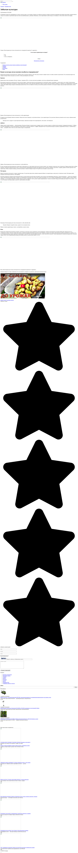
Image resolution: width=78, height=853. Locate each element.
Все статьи (5, 4)
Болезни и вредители (7, 674)
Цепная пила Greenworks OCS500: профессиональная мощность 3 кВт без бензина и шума (19, 718)
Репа (4, 69)
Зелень (4, 677)
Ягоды (4, 681)
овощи (1, 300)
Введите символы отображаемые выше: (15, 659)
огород (4, 300)
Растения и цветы (6, 675)
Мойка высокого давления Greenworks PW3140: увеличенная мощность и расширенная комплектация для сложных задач (25, 697)
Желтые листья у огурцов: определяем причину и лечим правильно (14, 779)
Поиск (1, 685)
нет (5, 55)
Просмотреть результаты (39, 60)
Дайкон (4, 67)
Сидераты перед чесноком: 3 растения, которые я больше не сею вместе (15, 742)
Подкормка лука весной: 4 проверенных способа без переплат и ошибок (15, 813)
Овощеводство (6, 682)
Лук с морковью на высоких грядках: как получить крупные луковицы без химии (17, 847)
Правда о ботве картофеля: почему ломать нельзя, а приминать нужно (15, 745)
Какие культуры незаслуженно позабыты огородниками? (15, 64)
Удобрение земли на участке (9, 683)
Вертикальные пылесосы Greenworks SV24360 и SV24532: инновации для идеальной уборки (19, 708)
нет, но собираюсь (8, 56)
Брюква (4, 66)
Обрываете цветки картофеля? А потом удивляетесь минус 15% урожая (15, 762)
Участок (4, 680)
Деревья (4, 676)
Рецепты (5, 679)
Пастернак (5, 68)
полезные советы (10, 300)
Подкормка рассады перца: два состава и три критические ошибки (14, 830)
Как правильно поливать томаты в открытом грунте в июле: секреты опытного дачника (18, 796)
